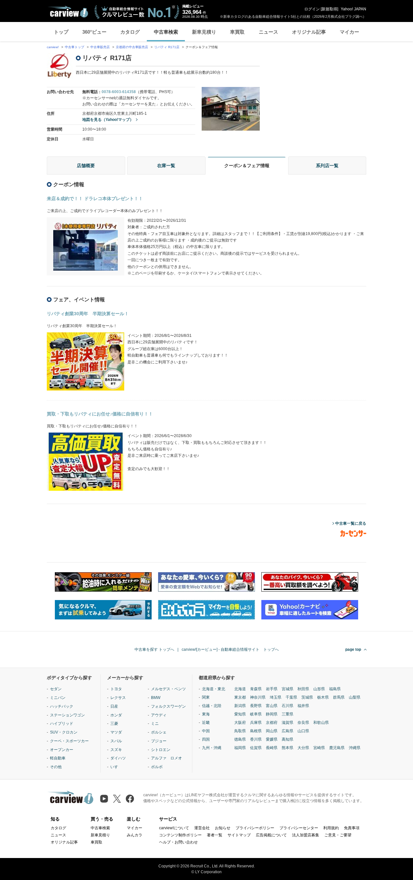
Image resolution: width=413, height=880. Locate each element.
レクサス (118, 697)
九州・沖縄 (211, 748)
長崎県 (271, 748)
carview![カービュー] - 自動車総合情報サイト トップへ (230, 649)
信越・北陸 (211, 705)
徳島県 (240, 739)
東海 (206, 714)
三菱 (114, 723)
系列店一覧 (327, 165)
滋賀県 (287, 722)
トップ (61, 32)
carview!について (174, 828)
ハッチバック (61, 706)
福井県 (303, 705)
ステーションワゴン (67, 715)
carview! (53, 47)
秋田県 (303, 689)
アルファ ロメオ (166, 758)
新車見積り (204, 32)
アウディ (158, 715)
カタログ (130, 32)
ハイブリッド (61, 723)
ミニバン (57, 697)
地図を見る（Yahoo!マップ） (108, 119)
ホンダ (116, 715)
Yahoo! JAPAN (353, 9)
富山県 (271, 705)
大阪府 (240, 722)
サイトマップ (239, 835)
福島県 (335, 689)
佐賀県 (256, 748)
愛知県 (240, 714)
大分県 (303, 748)
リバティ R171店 (166, 47)
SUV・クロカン (63, 732)
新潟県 (240, 705)
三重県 (287, 714)
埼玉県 (275, 697)
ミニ (155, 723)
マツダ (116, 732)
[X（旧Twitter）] (117, 798)
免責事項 (351, 828)
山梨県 (354, 697)
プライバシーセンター (298, 828)
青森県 (256, 689)
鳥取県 (240, 731)
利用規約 (331, 828)
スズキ (116, 749)
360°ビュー (94, 32)
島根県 (256, 731)
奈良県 (303, 722)
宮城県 (287, 689)
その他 (56, 767)
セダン (56, 689)
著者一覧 (214, 835)
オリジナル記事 (309, 32)
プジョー (158, 741)
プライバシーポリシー (255, 828)
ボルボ (157, 767)
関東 (206, 697)
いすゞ (116, 767)
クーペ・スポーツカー (69, 741)
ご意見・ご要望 (337, 835)
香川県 (256, 739)
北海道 (240, 689)
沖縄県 (354, 748)
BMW (155, 697)
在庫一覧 (166, 165)
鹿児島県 (337, 748)
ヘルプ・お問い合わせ (178, 842)
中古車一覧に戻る (350, 523)
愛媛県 (271, 739)
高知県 (287, 739)
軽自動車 (57, 758)
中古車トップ (74, 47)
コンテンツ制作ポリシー (180, 835)
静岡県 (271, 714)
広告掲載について (271, 835)
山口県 (303, 731)
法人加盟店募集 (305, 835)
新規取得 (329, 9)
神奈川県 (258, 697)
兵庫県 (256, 722)
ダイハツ (118, 758)
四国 (206, 739)
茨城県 (307, 697)
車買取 (237, 32)
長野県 (256, 705)
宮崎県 (319, 748)
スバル (116, 741)
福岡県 (240, 748)
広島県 (287, 731)
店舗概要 (86, 165)
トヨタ (116, 689)
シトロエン (160, 749)
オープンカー (61, 749)
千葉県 (291, 697)
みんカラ (134, 835)
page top (353, 649)
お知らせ (222, 828)
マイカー (349, 32)
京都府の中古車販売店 (132, 47)
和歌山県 (321, 722)
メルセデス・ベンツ (168, 689)
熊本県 (287, 748)
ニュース (268, 32)
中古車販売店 (100, 47)
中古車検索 (166, 32)
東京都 (240, 697)
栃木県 (323, 697)
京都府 (271, 722)
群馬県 (339, 697)
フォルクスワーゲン (168, 706)
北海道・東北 (213, 689)
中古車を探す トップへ (154, 649)
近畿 (206, 722)
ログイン (312, 9)
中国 (206, 731)
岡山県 (271, 731)
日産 (114, 706)
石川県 (287, 705)
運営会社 (202, 828)
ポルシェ (158, 732)
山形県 (319, 689)
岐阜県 (256, 714)
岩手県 (271, 689)
